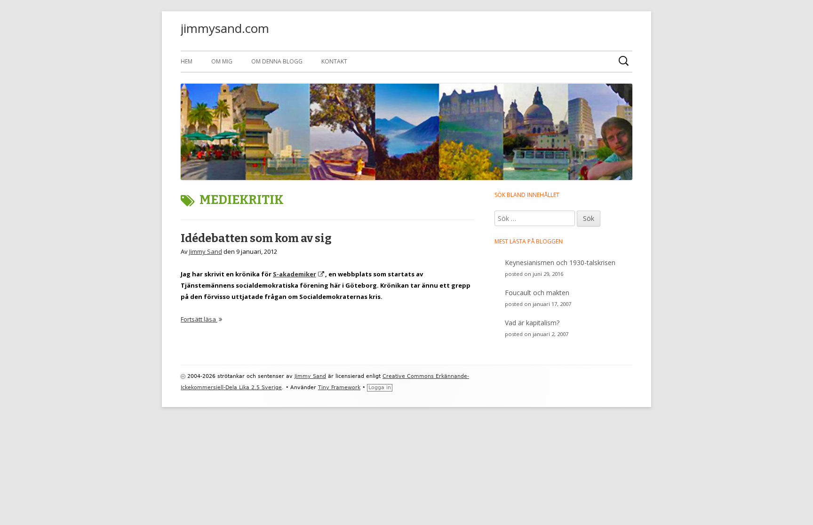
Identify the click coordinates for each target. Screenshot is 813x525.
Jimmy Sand (205, 251)
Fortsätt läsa (201, 319)
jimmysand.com (225, 28)
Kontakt (334, 61)
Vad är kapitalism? (532, 322)
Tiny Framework (339, 387)
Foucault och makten (537, 292)
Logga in (379, 387)
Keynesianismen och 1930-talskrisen (560, 262)
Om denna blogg (277, 61)
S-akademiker (299, 274)
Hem (186, 61)
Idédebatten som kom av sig (256, 238)
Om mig (221, 61)
